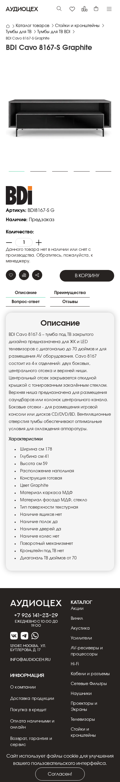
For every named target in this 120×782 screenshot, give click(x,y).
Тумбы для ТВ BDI (53, 32)
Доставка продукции (32, 699)
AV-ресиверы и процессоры (87, 651)
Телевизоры (83, 720)
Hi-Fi (75, 664)
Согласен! (60, 774)
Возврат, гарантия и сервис (31, 742)
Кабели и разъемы (90, 674)
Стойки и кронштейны (77, 26)
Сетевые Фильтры (89, 684)
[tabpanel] (60, 115)
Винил (77, 619)
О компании (23, 687)
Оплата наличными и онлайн (32, 724)
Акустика (80, 628)
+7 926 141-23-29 (36, 615)
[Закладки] (72, 9)
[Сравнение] (84, 9)
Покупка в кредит (28, 710)
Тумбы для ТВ (18, 32)
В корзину (87, 275)
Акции (77, 609)
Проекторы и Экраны (84, 707)
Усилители (81, 638)
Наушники (81, 694)
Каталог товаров (32, 26)
